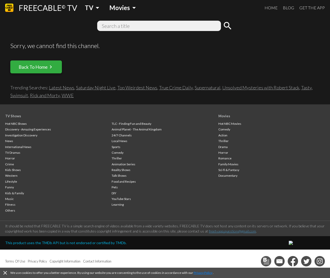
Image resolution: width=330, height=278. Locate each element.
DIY (114, 193)
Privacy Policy (203, 273)
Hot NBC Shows (16, 124)
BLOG (288, 7)
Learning (118, 204)
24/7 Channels (122, 135)
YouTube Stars (121, 199)
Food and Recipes (124, 181)
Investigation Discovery (21, 135)
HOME (271, 7)
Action (222, 135)
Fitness (10, 204)
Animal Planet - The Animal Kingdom (137, 129)
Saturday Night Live (96, 87)
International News (18, 147)
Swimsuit (19, 95)
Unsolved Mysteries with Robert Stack (260, 87)
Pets (115, 187)
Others (10, 210)
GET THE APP (312, 7)
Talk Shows (119, 175)
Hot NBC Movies (229, 124)
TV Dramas (12, 153)
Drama (223, 147)
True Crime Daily (176, 87)
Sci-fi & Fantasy (228, 170)
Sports (116, 147)
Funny (9, 187)
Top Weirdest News (137, 87)
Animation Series (123, 164)
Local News (119, 141)
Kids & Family (14, 193)
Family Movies (228, 164)
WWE (68, 95)
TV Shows (13, 116)
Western (11, 175)
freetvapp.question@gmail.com (232, 231)
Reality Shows (121, 170)
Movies (224, 116)
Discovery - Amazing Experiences (28, 129)
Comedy (117, 153)
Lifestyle (11, 181)
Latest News (61, 87)
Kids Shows (13, 170)
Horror (10, 158)
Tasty (306, 87)
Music (9, 199)
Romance (225, 158)
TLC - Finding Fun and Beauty (131, 124)
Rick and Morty (45, 95)
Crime (9, 164)
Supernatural (207, 87)
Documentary (227, 175)
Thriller (117, 158)
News (9, 141)
